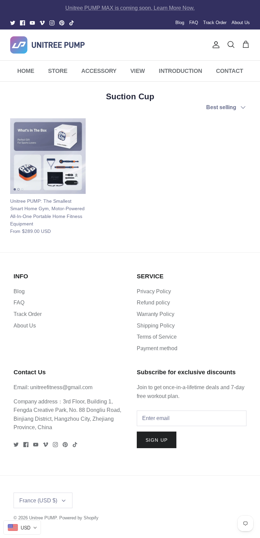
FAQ (193, 22)
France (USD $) (38, 500)
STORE (57, 71)
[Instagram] (52, 22)
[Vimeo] (42, 22)
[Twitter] (12, 22)
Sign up (157, 440)
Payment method (157, 348)
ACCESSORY (98, 71)
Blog (179, 22)
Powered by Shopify (79, 517)
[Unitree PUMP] (47, 45)
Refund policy (153, 302)
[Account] (214, 45)
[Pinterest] (61, 22)
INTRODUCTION (180, 71)
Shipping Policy (156, 325)
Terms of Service (157, 337)
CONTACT (229, 71)
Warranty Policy (155, 314)
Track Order (214, 22)
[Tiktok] (71, 22)
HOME (25, 71)
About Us (241, 22)
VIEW (137, 71)
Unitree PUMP (43, 517)
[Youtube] (32, 22)
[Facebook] (22, 22)
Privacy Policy (154, 291)
